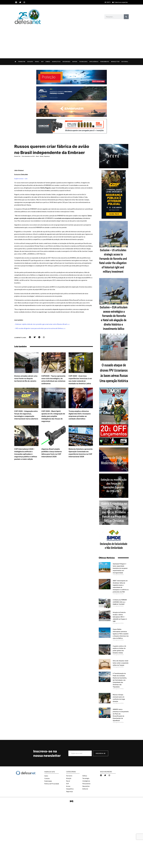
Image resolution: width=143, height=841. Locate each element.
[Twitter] (20, 2)
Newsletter (115, 61)
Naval (37, 61)
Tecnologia (83, 61)
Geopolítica (56, 61)
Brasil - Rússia (39, 156)
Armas (48, 61)
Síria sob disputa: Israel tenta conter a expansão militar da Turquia (120, 663)
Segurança (66, 61)
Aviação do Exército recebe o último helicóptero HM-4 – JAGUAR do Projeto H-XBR (120, 617)
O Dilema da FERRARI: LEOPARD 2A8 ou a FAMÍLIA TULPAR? (120, 602)
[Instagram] (24, 2)
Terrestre (21, 61)
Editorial (125, 61)
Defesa (74, 61)
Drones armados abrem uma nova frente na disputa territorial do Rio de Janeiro (25, 378)
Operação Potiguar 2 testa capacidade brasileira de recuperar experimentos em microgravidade (120, 568)
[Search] (126, 16)
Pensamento (104, 61)
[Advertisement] (71, 39)
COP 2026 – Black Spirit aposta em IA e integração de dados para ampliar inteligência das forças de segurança (53, 416)
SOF (42, 61)
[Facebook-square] (16, 2)
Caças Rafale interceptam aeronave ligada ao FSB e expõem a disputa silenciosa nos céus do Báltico (121, 633)
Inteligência (93, 61)
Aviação (30, 61)
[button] (30, 337)
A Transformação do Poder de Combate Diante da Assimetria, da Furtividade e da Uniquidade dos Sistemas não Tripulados (120, 680)
